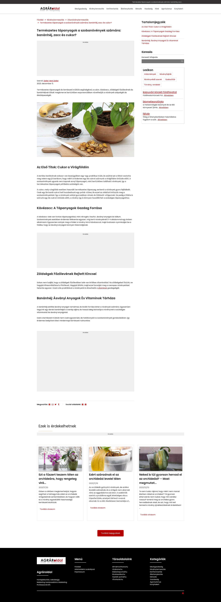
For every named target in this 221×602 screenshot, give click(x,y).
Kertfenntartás (112, 9)
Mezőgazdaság (81, 9)
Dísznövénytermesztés (78, 19)
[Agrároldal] (49, 9)
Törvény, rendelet (152, 84)
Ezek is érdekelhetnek (57, 426)
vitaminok (102, 288)
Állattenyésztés (127, 9)
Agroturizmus (166, 9)
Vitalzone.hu (117, 569)
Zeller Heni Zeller (51, 80)
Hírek (157, 9)
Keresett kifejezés (150, 57)
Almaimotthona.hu (120, 567)
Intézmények (150, 74)
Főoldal (40, 19)
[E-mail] (52, 404)
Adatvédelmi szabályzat (85, 569)
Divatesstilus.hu (118, 574)
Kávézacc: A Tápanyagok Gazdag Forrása (160, 31)
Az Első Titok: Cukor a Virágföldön (157, 26)
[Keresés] (182, 61)
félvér (146, 113)
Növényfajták (166, 74)
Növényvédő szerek (153, 79)
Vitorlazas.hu (117, 579)
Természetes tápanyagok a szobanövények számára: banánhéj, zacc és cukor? (157, 2)
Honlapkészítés (43, 580)
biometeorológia (153, 101)
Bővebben (168, 95)
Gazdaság (148, 9)
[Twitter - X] (55, 404)
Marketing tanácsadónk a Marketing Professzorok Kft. (52, 583)
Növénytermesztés (96, 9)
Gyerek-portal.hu (119, 577)
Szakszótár (170, 79)
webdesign (55, 580)
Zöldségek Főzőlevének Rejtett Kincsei (159, 36)
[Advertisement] (85, 59)
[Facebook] (49, 404)
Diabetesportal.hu (119, 572)
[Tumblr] (58, 404)
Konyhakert (178, 9)
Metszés (138, 9)
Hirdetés (85, 42)
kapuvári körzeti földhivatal (160, 92)
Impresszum (80, 572)
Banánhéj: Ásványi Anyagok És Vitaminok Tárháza (160, 42)
